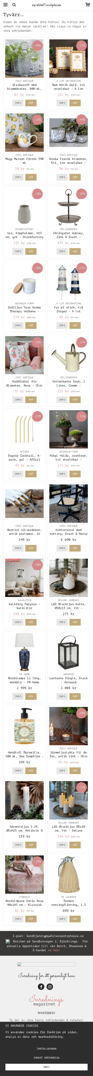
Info (18, 102)
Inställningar (46, 1048)
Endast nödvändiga (46, 1057)
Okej (46, 1066)
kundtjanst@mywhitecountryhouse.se (55, 936)
